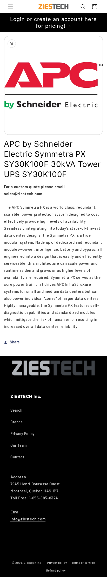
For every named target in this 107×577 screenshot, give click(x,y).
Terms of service (83, 562)
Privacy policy (57, 562)
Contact (17, 457)
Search (16, 410)
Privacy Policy (22, 433)
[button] (10, 6)
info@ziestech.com (27, 519)
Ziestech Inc (32, 562)
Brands (16, 422)
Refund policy (56, 570)
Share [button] (15, 342)
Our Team (18, 445)
